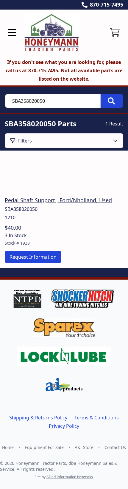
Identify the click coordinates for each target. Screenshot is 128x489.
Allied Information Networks (69, 476)
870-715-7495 (106, 4)
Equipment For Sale (44, 447)
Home (8, 447)
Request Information (33, 257)
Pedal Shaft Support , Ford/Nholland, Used (58, 200)
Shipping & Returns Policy (38, 417)
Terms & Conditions (96, 417)
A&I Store (84, 447)
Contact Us (115, 447)
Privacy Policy (64, 426)
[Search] (112, 101)
